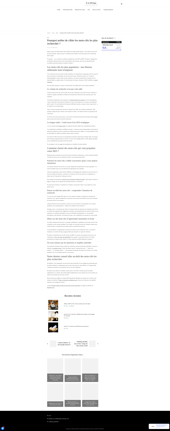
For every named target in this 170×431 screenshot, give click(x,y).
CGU (49, 415)
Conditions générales (108, 9)
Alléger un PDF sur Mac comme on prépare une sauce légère (77, 303)
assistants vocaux (57, 248)
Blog (48, 37)
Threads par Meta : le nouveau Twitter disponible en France (72, 403)
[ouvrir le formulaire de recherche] (121, 4)
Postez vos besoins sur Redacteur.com (68, 280)
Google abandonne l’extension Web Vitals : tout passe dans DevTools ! (72, 378)
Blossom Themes (89, 428)
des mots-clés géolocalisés (64, 237)
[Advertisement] (85, 21)
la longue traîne (62, 126)
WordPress (101, 428)
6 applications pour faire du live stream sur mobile (55, 404)
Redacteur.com (50, 287)
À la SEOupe (91, 3)
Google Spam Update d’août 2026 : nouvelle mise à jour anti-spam (90, 403)
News (89, 9)
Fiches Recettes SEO (67, 9)
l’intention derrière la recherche (77, 100)
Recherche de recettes (80, 9)
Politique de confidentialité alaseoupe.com (58, 418)
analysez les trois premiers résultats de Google (73, 179)
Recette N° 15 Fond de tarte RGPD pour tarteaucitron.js (76, 326)
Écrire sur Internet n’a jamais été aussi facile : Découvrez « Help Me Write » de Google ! (90, 378)
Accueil (58, 9)
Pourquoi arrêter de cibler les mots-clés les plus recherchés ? (66, 285)
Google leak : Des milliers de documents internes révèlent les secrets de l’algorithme (55, 378)
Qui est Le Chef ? (97, 9)
